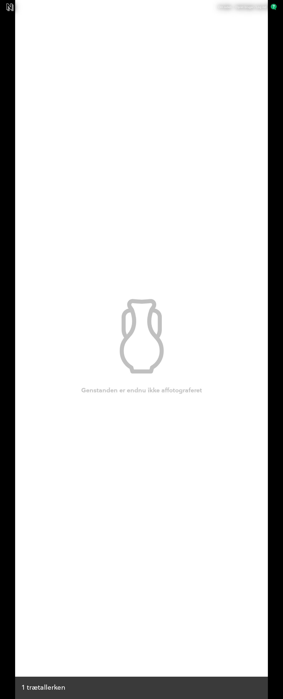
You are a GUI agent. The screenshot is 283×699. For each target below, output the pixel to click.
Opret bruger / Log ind (251, 7)
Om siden (224, 7)
